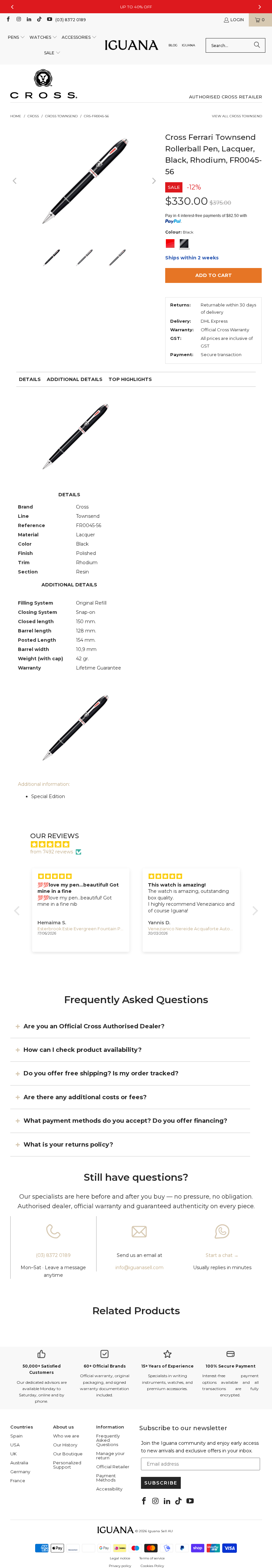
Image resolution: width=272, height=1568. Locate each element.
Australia (19, 1462)
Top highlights (130, 379)
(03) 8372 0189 (70, 19)
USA (15, 1444)
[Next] (153, 181)
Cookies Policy (152, 1566)
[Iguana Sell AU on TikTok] (39, 19)
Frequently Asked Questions (108, 1440)
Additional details (74, 379)
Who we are (66, 1435)
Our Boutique (68, 1453)
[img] (139, 844)
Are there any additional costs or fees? (85, 1097)
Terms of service (152, 1558)
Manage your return (110, 1455)
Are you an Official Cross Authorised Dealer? (94, 1026)
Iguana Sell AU (160, 1531)
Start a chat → (222, 1255)
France (17, 1480)
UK (13, 1453)
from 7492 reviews (51, 852)
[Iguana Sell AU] (131, 45)
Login (237, 19)
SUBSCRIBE (160, 1483)
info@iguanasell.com (139, 1268)
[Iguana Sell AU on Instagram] (18, 19)
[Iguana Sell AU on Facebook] (8, 19)
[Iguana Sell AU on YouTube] (49, 19)
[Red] (170, 243)
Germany (20, 1471)
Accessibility (109, 1488)
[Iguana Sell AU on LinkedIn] (29, 19)
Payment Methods (106, 1478)
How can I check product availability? (83, 1050)
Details (30, 379)
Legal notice (120, 1558)
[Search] (257, 45)
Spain (16, 1435)
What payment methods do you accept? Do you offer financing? (125, 1120)
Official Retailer (112, 1466)
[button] (16, 37)
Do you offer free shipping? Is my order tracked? (101, 1073)
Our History (65, 1444)
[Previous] (15, 181)
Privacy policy (120, 1566)
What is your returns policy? (68, 1144)
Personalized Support (67, 1465)
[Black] (184, 243)
